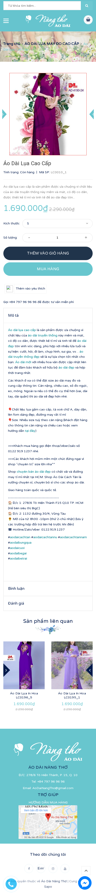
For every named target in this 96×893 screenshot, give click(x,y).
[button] (87, 5)
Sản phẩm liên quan (48, 621)
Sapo (48, 887)
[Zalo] (40, 868)
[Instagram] (52, 868)
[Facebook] (28, 868)
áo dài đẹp (66, 367)
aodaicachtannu (45, 537)
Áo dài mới (23, 362)
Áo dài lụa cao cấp (22, 330)
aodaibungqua (20, 542)
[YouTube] (65, 868)
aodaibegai (18, 553)
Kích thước (11, 223)
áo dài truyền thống (42, 335)
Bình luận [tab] (16, 588)
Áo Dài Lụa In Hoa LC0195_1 (72, 695)
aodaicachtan (20, 537)
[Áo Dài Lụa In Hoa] (24, 665)
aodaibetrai (18, 558)
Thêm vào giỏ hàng (48, 253)
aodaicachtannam (73, 537)
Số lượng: (10, 237)
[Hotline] (13, 883)
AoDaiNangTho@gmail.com (52, 788)
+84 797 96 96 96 (23, 302)
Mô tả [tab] (13, 315)
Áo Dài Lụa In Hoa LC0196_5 (24, 695)
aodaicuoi (17, 548)
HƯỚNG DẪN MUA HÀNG (48, 802)
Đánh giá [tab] (16, 603)
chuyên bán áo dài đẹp (34, 472)
